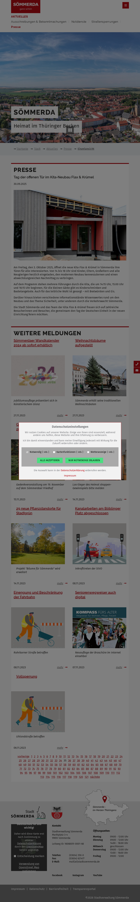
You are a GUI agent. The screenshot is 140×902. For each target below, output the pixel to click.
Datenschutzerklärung (73, 470)
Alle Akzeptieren (50, 460)
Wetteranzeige (98, 452)
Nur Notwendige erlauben (84, 460)
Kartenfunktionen (66, 452)
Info (45, 452)
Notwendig (35, 452)
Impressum (70, 475)
